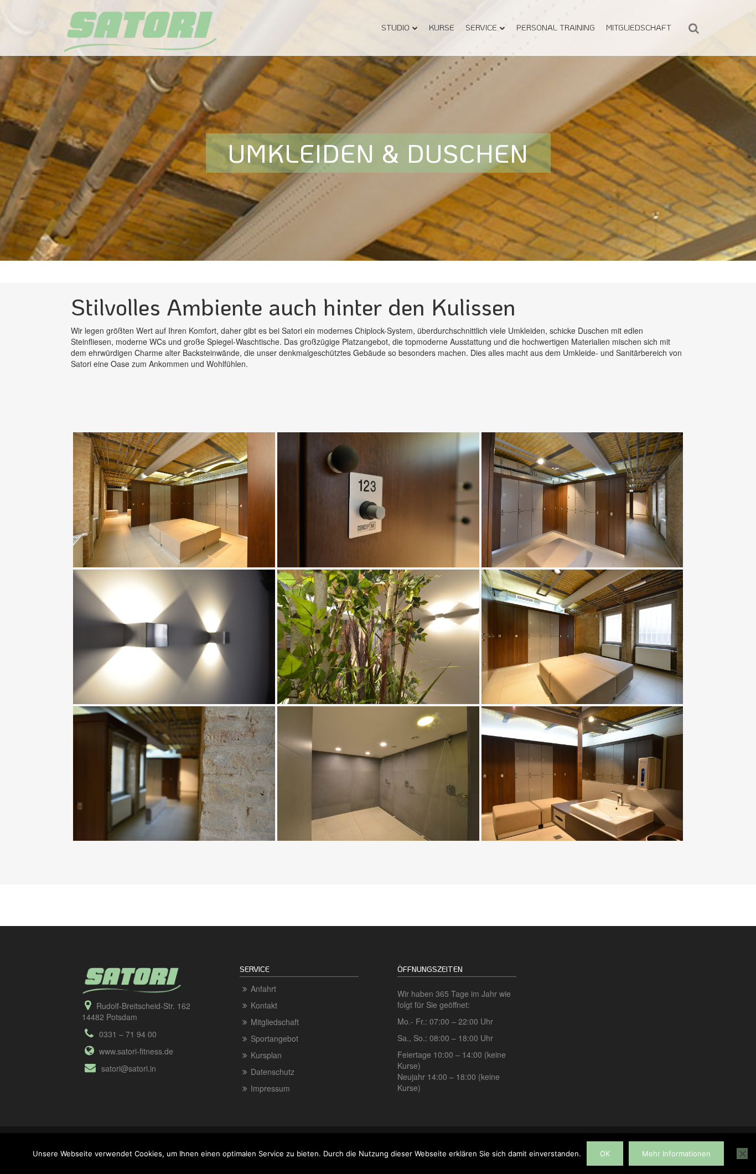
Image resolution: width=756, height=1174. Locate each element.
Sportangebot (274, 1038)
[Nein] (742, 1153)
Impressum (270, 1088)
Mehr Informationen (676, 1153)
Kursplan (266, 1055)
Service (481, 27)
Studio (395, 27)
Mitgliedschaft (638, 27)
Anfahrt (263, 988)
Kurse (441, 27)
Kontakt (264, 1005)
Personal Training (555, 27)
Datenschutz (272, 1071)
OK (605, 1153)
